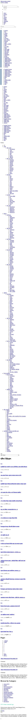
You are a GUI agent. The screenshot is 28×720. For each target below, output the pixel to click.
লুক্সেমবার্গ (11, 236)
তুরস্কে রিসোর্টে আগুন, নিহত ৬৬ (7, 631)
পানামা (11, 382)
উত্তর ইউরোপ (9, 250)
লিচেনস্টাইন (12, 235)
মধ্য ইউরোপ (9, 239)
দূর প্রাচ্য (8, 195)
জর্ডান (11, 185)
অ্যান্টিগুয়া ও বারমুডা (13, 392)
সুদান (10, 343)
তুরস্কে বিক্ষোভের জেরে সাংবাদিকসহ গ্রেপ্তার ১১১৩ (10, 570)
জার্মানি (11, 244)
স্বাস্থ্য (5, 42)
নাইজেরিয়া (11, 323)
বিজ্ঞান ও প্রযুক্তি (7, 44)
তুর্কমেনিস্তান (12, 212)
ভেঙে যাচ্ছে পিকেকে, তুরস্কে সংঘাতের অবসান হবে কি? (11, 475)
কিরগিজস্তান (12, 209)
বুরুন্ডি (11, 305)
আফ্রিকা (5, 293)
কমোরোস (11, 353)
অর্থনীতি (5, 20)
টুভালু (8, 448)
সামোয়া (8, 447)
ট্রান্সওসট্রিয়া (12, 290)
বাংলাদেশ (5, 14)
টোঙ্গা (7, 433)
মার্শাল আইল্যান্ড (10, 443)
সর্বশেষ (5, 13)
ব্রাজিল (8, 421)
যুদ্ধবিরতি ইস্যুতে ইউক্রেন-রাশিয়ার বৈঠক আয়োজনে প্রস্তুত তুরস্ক (13, 483)
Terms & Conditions (8, 697)
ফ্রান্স (10, 231)
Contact (5, 698)
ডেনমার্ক (11, 256)
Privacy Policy (7, 696)
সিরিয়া (11, 192)
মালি (10, 327)
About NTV (6, 684)
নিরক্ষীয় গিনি (12, 368)
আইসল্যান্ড (12, 252)
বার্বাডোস (11, 401)
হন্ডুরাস (11, 388)
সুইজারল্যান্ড (12, 237)
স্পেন (11, 282)
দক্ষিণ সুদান (12, 357)
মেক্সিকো (11, 385)
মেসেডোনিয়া (12, 286)
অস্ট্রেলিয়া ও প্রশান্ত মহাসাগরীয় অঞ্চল (11, 431)
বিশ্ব (4, 16)
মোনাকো (11, 233)
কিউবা (11, 393)
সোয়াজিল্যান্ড (12, 345)
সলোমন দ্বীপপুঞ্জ (10, 445)
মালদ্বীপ (11, 156)
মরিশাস (11, 306)
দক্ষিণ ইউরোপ (9, 264)
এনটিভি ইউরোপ (7, 58)
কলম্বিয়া (8, 427)
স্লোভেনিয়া (12, 242)
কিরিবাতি (8, 450)
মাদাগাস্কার (12, 307)
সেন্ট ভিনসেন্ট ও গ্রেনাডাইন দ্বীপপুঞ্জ (16, 405)
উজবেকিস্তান (12, 207)
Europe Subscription (8, 693)
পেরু (7, 417)
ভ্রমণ (5, 45)
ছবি (4, 24)
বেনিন (11, 326)
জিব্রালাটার (12, 274)
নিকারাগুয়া (11, 380)
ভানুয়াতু (8, 441)
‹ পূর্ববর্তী (5, 642)
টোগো (11, 321)
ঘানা (10, 335)
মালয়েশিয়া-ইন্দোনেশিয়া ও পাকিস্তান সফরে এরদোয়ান (10, 623)
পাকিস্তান (11, 152)
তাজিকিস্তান (12, 211)
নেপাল (11, 150)
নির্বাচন (5, 48)
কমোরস (11, 298)
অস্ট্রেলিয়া (9, 451)
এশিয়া (5, 146)
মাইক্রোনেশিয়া (9, 432)
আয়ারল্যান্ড (12, 254)
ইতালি (11, 271)
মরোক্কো (11, 349)
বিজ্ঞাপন (5, 81)
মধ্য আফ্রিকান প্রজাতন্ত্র (14, 369)
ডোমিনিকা (11, 397)
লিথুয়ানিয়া (11, 262)
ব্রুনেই (11, 166)
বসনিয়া (11, 279)
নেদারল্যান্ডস (12, 229)
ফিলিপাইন (11, 165)
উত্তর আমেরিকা (7, 373)
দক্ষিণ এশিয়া (9, 148)
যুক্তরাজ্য (11, 259)
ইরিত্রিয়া (11, 317)
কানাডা (11, 377)
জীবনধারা (6, 41)
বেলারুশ (11, 224)
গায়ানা (8, 412)
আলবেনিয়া (11, 267)
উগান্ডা (11, 297)
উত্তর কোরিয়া (12, 196)
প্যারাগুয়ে (8, 419)
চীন (10, 197)
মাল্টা (10, 283)
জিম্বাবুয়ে (11, 303)
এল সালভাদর (12, 376)
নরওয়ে (11, 251)
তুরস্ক (11, 284)
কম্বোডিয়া (11, 161)
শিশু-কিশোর (6, 57)
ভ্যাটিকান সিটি (12, 280)
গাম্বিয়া (11, 337)
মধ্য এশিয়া (9, 205)
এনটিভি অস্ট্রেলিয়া (7, 72)
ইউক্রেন (11, 220)
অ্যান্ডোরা (11, 266)
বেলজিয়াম (11, 232)
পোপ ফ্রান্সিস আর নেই (5, 535)
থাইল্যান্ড (11, 162)
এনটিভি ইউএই (7, 61)
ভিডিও (5, 22)
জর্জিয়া (11, 221)
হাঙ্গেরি (11, 243)
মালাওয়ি (11, 309)
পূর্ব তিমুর (11, 164)
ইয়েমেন (11, 180)
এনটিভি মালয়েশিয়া (7, 60)
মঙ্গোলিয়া (11, 203)
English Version (8, 62)
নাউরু (8, 435)
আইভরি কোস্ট (12, 339)
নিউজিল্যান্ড (9, 436)
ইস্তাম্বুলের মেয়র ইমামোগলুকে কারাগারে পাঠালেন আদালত (11, 589)
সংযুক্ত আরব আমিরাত (14, 191)
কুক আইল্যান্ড (9, 444)
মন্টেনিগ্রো (11, 275)
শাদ (10, 370)
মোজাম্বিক (12, 310)
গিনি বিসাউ (12, 334)
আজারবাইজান (12, 217)
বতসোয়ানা (11, 350)
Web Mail (6, 689)
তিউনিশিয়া (11, 354)
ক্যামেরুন (11, 366)
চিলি (7, 415)
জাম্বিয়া (11, 301)
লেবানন (11, 189)
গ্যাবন (11, 361)
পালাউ (8, 439)
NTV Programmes (8, 686)
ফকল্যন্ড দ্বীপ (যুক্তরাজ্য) (12, 420)
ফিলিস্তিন (11, 186)
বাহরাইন (11, 188)
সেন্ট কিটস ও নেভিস (13, 404)
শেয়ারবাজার (6, 21)
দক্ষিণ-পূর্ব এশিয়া (10, 158)
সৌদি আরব (12, 193)
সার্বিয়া (11, 288)
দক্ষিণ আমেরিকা (6, 409)
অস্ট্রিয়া (11, 248)
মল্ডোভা (11, 225)
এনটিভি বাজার (6, 64)
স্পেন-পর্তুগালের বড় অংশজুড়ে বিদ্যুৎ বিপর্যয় (9, 518)
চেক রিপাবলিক (12, 247)
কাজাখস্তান (12, 208)
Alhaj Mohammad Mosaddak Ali (9, 658)
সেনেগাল (11, 331)
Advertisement (7, 688)
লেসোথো (11, 342)
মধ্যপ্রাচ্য (8, 174)
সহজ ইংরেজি (6, 49)
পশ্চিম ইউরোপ (9, 228)
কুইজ (5, 84)
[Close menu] (1, 28)
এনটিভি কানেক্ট (7, 65)
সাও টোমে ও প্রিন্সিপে (14, 372)
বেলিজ (11, 384)
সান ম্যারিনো (12, 287)
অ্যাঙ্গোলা (11, 362)
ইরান (10, 177)
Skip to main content (5, 1)
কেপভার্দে (11, 338)
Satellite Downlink (8, 692)
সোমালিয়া (11, 314)
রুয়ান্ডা (11, 311)
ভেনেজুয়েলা (9, 424)
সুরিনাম (8, 425)
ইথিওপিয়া (11, 315)
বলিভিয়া (8, 411)
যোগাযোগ (6, 66)
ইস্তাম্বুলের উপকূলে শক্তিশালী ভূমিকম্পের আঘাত (10, 526)
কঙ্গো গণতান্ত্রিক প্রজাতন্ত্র (15, 364)
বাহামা (11, 403)
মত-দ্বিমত (6, 38)
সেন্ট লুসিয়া (11, 407)
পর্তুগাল (11, 278)
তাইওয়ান (11, 200)
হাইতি (11, 408)
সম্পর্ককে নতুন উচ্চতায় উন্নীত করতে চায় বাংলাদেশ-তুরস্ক (12, 543)
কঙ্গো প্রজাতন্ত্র (12, 365)
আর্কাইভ (5, 82)
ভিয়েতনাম (11, 168)
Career (5, 685)
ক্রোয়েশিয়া (12, 268)
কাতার (11, 182)
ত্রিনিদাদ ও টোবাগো (13, 400)
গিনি (10, 333)
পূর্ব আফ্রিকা (9, 294)
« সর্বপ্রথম (6, 640)
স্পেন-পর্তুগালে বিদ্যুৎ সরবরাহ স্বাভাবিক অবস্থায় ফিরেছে (11, 500)
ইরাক (10, 176)
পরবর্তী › (5, 654)
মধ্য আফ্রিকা (9, 360)
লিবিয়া (11, 348)
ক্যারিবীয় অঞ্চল (9, 389)
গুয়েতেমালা (12, 381)
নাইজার (11, 322)
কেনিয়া (11, 299)
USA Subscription (8, 694)
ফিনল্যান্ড (11, 258)
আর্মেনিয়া (11, 219)
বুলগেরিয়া (11, 223)
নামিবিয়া (11, 358)
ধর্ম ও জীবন (6, 46)
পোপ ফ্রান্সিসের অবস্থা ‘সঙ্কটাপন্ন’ (7, 614)
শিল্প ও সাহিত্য (7, 40)
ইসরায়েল (11, 178)
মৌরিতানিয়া (12, 319)
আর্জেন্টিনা (8, 429)
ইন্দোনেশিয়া (12, 160)
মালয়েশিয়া (11, 169)
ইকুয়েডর (8, 428)
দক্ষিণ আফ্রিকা (12, 356)
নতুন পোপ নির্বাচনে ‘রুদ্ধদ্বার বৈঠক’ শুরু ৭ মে (9, 509)
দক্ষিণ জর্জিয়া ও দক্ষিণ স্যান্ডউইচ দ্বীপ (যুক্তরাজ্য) (16, 416)
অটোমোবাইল (6, 54)
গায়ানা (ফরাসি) (9, 413)
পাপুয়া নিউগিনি (9, 437)
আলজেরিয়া (12, 352)
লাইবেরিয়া (11, 329)
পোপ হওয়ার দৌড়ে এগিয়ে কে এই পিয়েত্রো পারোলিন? (11, 492)
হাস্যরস (5, 56)
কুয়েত (11, 184)
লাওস (11, 172)
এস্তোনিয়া (12, 255)
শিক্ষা (5, 37)
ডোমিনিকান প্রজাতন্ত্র (14, 399)
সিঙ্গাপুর (11, 173)
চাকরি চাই (6, 53)
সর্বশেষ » (5, 655)
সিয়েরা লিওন (12, 330)
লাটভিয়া (11, 260)
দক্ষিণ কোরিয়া (12, 201)
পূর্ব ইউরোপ (9, 215)
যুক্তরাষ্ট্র (11, 386)
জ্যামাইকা (11, 390)
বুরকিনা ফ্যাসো (12, 325)
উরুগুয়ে (8, 423)
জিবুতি (11, 302)
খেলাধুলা (5, 17)
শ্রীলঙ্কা (11, 157)
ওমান (10, 181)
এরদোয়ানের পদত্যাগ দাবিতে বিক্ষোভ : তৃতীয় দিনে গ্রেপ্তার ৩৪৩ (13, 597)
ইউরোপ (5, 213)
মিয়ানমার (11, 170)
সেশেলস (11, 313)
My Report (6, 701)
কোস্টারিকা (12, 378)
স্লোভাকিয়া (12, 240)
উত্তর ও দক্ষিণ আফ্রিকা (11, 341)
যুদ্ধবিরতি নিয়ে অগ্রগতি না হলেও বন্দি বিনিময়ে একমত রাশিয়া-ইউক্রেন (14, 466)
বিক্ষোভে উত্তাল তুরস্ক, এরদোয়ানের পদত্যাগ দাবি (10, 606)
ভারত (11, 153)
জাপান (11, 199)
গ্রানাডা (11, 396)
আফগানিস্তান (12, 149)
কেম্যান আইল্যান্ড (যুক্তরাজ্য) (15, 394)
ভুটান (10, 154)
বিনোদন (5, 18)
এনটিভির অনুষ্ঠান (7, 80)
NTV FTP (6, 690)
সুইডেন (11, 263)
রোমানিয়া (11, 227)
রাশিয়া (11, 216)
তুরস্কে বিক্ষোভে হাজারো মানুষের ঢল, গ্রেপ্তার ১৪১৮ (11, 552)
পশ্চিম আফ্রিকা (9, 318)
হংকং (10, 204)
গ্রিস (10, 272)
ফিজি (8, 440)
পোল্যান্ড (11, 246)
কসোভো (11, 270)
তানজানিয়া (11, 295)
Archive (5, 700)
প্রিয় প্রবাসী (6, 50)
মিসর (10, 346)
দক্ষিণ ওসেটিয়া (12, 291)
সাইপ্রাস (11, 276)
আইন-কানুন (6, 52)
